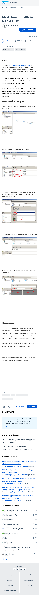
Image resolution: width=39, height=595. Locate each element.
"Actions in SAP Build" (8, 443)
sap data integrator (22, 395)
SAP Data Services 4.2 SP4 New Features (20, 65)
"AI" (30, 446)
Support (29, 585)
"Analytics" (17, 449)
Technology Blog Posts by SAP (14, 483)
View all (4, 559)
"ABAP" (33, 439)
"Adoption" (20, 443)
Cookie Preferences (10, 590)
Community (13, 2)
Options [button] (20, 33)
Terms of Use (29, 575)
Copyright (10, 580)
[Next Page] (21, 452)
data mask (6, 395)
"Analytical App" (7, 449)
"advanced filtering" (8, 446)
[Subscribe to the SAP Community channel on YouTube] (21, 569)
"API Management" (28, 449)
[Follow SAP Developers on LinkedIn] (24, 569)
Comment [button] (31, 406)
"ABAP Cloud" (10, 439)
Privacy (10, 575)
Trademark (9, 585)
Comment (9, 427)
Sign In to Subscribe (27, 30)
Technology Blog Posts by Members (13, 7)
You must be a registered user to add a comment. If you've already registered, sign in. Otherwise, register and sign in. (19, 421)
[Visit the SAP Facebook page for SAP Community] (14, 569)
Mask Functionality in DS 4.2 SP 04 (17, 19)
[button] (3, 41)
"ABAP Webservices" (22, 439)
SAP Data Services (20, 49)
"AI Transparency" (21, 446)
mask (12, 395)
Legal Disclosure (29, 580)
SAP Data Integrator (8, 49)
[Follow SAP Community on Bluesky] (18, 569)
